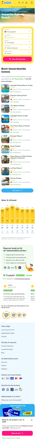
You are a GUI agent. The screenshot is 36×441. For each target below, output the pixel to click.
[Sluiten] (32, 420)
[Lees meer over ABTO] (12, 267)
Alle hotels (16, 190)
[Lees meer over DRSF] (19, 267)
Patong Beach (23, 11)
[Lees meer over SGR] (8, 267)
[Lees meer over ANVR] (5, 267)
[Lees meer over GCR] (16, 267)
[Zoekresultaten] (19, 2)
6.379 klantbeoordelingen (22, 278)
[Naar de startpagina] (6, 2)
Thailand (6, 11)
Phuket (14, 11)
